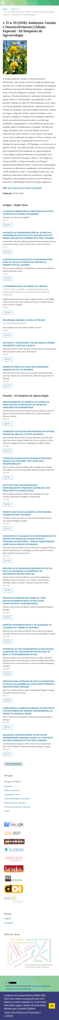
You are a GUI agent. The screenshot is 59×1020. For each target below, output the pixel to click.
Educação (8, 786)
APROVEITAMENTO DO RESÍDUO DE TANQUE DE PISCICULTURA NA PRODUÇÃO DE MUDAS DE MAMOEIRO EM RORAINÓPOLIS (26, 405)
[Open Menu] (2, 3)
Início (5, 9)
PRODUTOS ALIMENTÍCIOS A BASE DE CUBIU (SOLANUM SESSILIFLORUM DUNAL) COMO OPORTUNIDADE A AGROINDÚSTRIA (24, 601)
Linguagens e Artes (12, 794)
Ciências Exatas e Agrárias (15, 803)
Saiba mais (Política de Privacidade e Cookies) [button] (22, 1014)
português (8, 922)
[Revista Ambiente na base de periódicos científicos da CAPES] (14, 843)
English (7, 918)
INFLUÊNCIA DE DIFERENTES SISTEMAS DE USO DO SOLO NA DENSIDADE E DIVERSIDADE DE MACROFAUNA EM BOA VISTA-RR (27, 571)
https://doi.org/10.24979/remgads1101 (25, 188)
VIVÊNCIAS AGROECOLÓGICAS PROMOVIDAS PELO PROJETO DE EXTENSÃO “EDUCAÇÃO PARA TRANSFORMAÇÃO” (27, 461)
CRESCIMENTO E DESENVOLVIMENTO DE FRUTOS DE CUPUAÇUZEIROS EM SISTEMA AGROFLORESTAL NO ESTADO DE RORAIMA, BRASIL (28, 711)
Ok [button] (52, 1006)
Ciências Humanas (12, 790)
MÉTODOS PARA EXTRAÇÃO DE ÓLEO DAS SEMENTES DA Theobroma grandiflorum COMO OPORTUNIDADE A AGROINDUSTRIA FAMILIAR (29, 684)
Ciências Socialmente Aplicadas (17, 807)
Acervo (14, 9)
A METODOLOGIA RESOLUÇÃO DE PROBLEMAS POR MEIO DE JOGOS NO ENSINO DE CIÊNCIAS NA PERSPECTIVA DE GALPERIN (27, 262)
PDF (8, 225)
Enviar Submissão (13, 764)
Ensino (7, 811)
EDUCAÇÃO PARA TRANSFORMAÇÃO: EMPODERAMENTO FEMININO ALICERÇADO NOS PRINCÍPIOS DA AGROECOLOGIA (26, 488)
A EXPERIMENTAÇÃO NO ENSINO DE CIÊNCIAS (26, 290)
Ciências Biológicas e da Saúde (17, 798)
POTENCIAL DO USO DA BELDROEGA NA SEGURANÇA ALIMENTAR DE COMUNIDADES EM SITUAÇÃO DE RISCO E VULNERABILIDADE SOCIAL (28, 652)
